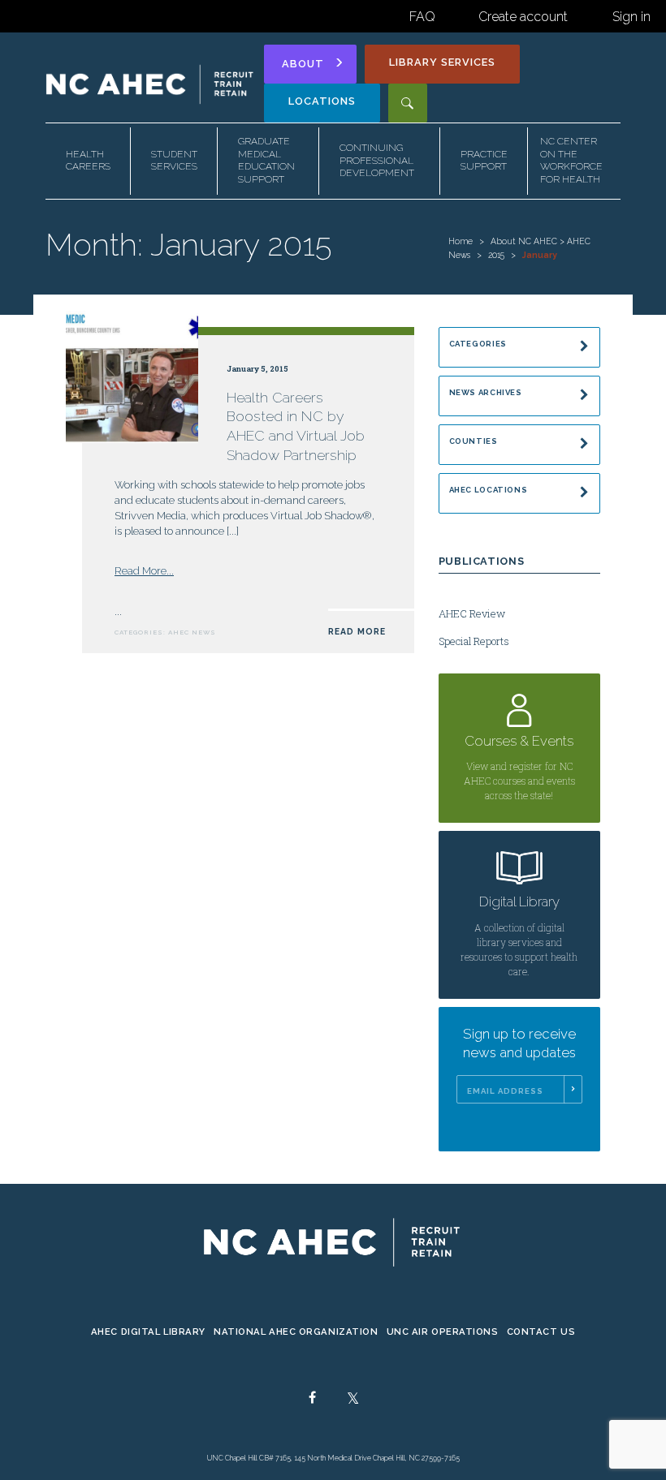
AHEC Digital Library (148, 1331)
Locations (322, 101)
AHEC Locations (488, 489)
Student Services (174, 160)
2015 (496, 255)
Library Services (442, 62)
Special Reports (474, 641)
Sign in (631, 16)
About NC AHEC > (529, 241)
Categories (478, 343)
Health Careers (88, 160)
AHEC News (192, 632)
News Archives (485, 392)
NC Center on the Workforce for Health (571, 160)
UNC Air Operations (443, 1331)
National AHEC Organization (296, 1331)
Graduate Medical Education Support (266, 160)
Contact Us (541, 1331)
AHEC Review (472, 613)
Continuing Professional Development (376, 160)
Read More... (144, 571)
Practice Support (484, 160)
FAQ (422, 16)
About (303, 64)
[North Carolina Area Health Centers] (150, 83)
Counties (473, 441)
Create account (523, 16)
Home (460, 241)
